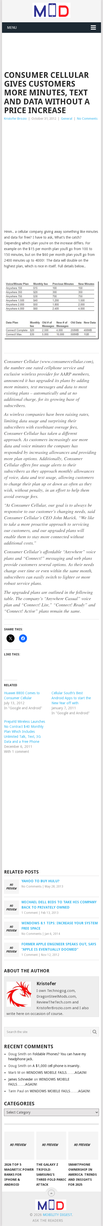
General (66, 118)
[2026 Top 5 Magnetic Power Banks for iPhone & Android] (19, 1146)
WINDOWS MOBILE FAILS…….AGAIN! (56, 1073)
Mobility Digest (57, 1215)
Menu (12, 28)
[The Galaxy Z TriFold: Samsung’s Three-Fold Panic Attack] (51, 1146)
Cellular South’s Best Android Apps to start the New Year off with (71, 698)
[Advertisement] (53, 45)
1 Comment (30, 913)
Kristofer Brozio (15, 118)
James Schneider (20, 1079)
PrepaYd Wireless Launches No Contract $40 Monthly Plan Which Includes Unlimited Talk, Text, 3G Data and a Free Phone (24, 732)
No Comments (87, 118)
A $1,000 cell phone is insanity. (56, 1066)
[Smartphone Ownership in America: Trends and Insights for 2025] (83, 1146)
